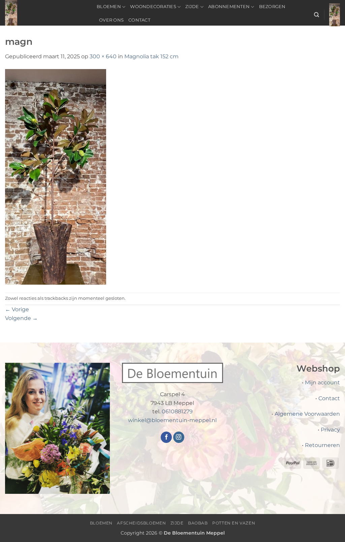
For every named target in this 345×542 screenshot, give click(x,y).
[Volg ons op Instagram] (178, 437)
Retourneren (322, 445)
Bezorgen (272, 6)
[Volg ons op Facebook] (166, 437)
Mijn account (322, 382)
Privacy (330, 429)
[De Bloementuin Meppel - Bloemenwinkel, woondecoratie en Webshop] (46, 13)
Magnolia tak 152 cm (151, 56)
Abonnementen (229, 6)
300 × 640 (103, 56)
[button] (334, 15)
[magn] (55, 176)
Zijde (192, 6)
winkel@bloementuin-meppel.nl (172, 420)
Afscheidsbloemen (141, 522)
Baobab (198, 522)
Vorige (17, 309)
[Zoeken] (316, 14)
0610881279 (177, 411)
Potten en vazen (233, 522)
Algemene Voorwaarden (307, 414)
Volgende (21, 318)
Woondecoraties (153, 6)
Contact (139, 20)
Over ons (111, 20)
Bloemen (109, 6)
